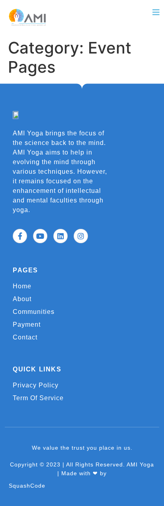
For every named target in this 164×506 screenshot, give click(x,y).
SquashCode (27, 485)
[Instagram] (81, 236)
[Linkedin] (60, 236)
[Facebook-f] (20, 236)
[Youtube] (40, 236)
